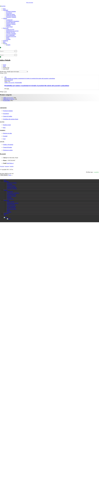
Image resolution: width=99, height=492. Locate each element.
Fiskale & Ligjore (10, 14)
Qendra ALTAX (10, 29)
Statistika (8, 25)
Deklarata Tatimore (11, 24)
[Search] (16, 51)
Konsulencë (9, 13)
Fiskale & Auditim (7, 116)
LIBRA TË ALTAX (9, 82)
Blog (4, 42)
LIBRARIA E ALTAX (8, 99)
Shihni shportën (4, 175)
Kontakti (8, 39)
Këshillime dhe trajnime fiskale (10, 119)
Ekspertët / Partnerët (11, 17)
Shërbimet (5, 10)
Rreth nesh (5, 28)
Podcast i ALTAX (10, 32)
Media (7, 38)
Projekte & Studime (11, 11)
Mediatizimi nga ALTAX (12, 31)
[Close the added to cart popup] (12, 175)
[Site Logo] (2, 6)
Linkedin (11, 166)
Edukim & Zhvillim (11, 15)
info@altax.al (10, 163)
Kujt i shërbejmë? (10, 35)
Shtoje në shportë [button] (8, 79)
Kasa (10, 175)
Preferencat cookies (8, 150)
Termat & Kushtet (7, 147)
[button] (2, 49)
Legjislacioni (9, 19)
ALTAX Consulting (11, 33)
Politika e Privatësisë (8, 144)
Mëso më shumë (29, 2)
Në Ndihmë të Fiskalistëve (12, 21)
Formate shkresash (10, 22)
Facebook (2, 166)
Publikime (5, 40)
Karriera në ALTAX (11, 36)
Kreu (4, 8)
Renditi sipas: (3, 71)
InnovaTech (96, 172)
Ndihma (5, 18)
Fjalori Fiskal (9, 26)
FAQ (4, 139)
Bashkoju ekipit (7, 124)
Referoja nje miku (7, 133)
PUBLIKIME (18, 82)
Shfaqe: (2, 73)
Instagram (7, 166)
